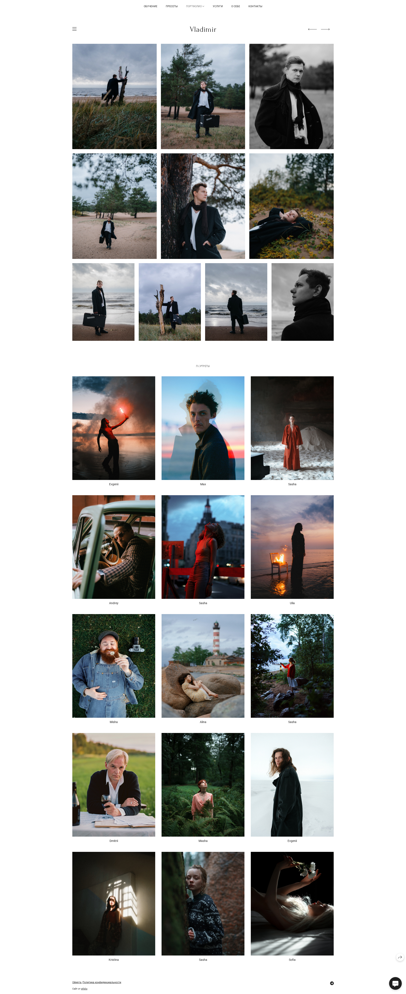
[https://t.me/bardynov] (332, 983)
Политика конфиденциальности (101, 982)
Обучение (150, 6)
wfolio (84, 988)
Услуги (218, 6)
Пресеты (172, 6)
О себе (235, 6)
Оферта (76, 982)
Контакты (255, 6)
